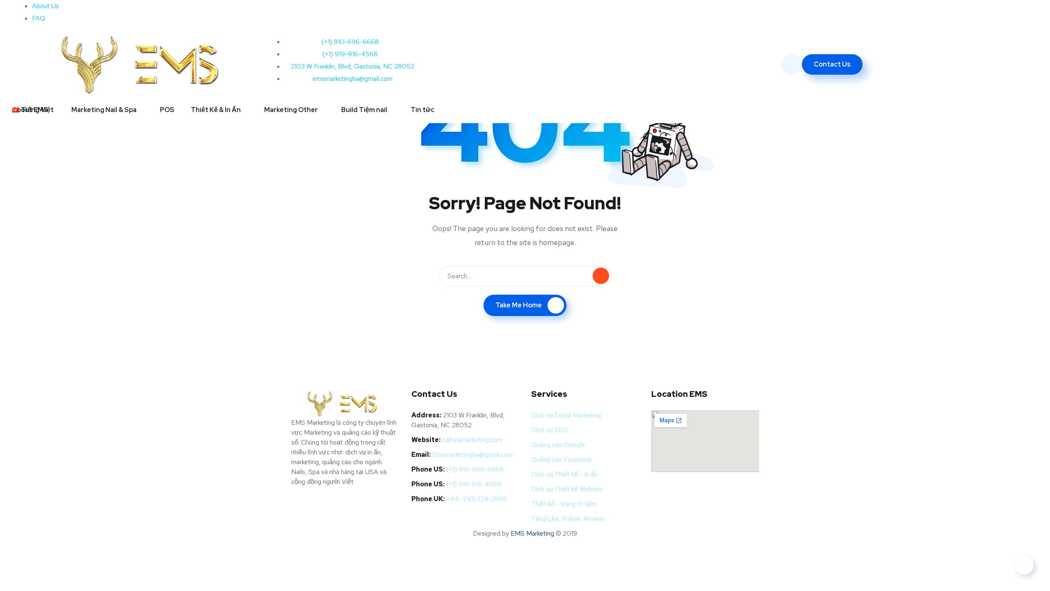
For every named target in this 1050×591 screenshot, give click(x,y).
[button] (36, 109)
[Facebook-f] (539, 10)
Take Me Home (518, 305)
